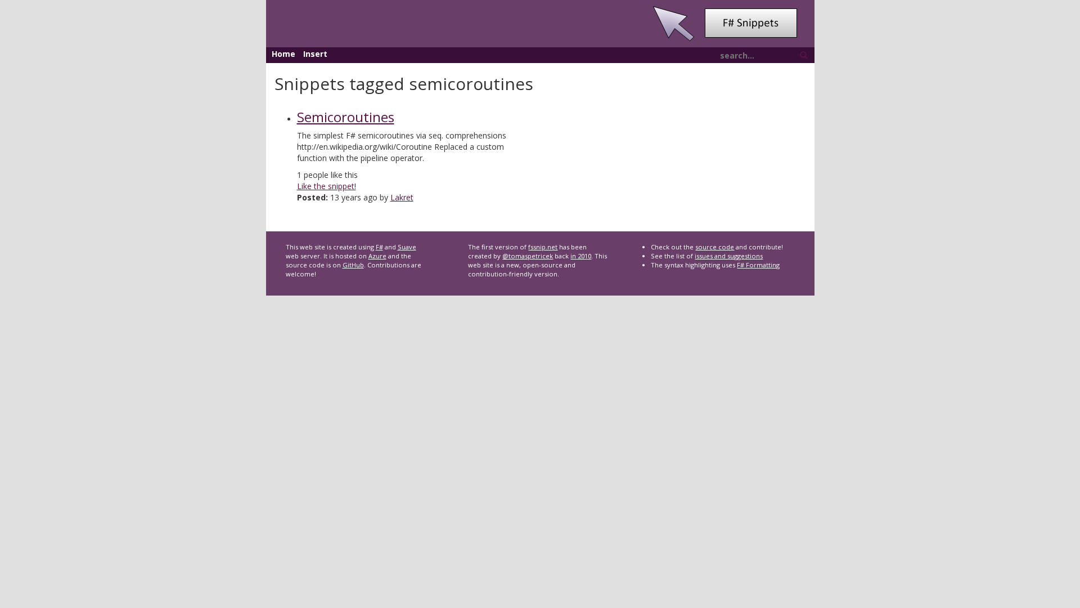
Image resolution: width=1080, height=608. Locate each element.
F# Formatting (758, 265)
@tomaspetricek (527, 256)
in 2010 (580, 256)
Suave (407, 247)
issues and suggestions (729, 256)
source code (714, 247)
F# (379, 247)
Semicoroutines (345, 117)
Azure (377, 256)
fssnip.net (542, 247)
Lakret (401, 197)
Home (283, 53)
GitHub (353, 265)
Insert (315, 53)
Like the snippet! (326, 186)
